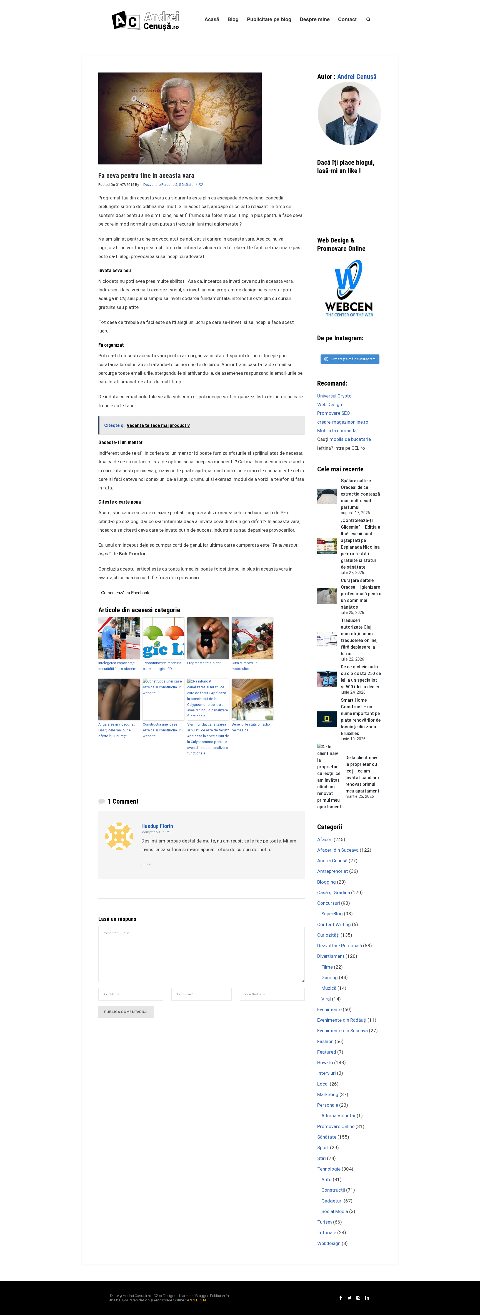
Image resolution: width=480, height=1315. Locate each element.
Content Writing (334, 924)
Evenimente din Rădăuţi (341, 1020)
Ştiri (321, 1158)
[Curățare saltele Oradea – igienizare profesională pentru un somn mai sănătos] (327, 596)
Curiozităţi (328, 935)
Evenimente (329, 1009)
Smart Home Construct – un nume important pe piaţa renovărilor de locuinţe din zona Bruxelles (361, 717)
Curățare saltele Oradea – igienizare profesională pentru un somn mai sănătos (361, 594)
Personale (327, 1105)
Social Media (334, 1211)
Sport (323, 1147)
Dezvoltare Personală (160, 184)
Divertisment (330, 956)
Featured (326, 1052)
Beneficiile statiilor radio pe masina (251, 727)
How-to (325, 1062)
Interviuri (326, 1073)
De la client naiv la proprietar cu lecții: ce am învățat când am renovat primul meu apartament (362, 774)
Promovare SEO (333, 413)
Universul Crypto (334, 396)
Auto (326, 1179)
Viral (326, 999)
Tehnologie (329, 1169)
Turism (324, 1222)
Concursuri (328, 903)
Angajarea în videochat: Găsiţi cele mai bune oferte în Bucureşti (117, 730)
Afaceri (324, 839)
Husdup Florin (157, 826)
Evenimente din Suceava (342, 1030)
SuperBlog (332, 913)
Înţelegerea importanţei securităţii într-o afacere (117, 666)
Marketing (327, 1094)
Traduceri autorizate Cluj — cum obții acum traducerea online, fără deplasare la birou (359, 637)
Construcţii (333, 1190)
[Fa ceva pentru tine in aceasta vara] (180, 118)
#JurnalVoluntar (338, 1115)
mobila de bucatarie (350, 439)
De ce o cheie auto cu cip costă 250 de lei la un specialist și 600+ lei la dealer (361, 676)
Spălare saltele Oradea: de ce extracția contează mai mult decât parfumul (360, 494)
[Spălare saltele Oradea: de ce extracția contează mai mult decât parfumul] (327, 496)
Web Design (329, 404)
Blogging (326, 882)
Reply (146, 865)
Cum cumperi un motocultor (245, 666)
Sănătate (186, 184)
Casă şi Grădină (333, 892)
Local (323, 1084)
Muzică (328, 988)
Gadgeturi (331, 1201)
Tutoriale (326, 1232)
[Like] (201, 184)
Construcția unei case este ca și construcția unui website (163, 730)
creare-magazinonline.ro (342, 422)
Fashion (325, 1041)
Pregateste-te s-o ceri (204, 663)
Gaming (329, 977)
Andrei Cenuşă (357, 77)
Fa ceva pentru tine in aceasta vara (146, 175)
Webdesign (329, 1243)
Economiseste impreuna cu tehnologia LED (162, 666)
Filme (327, 967)
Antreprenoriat (332, 871)
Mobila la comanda (337, 430)
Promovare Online (335, 1126)
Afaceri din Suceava (338, 850)
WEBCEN (198, 1300)
